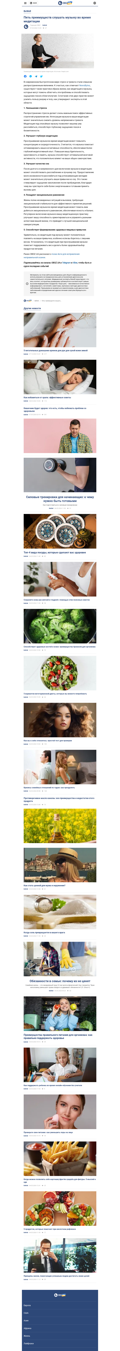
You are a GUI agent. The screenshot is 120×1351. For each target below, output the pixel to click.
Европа (27, 1305)
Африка (27, 1328)
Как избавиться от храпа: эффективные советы (47, 397)
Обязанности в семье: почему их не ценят (60, 981)
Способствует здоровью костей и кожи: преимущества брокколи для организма (60, 647)
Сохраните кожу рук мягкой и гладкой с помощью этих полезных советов (57, 600)
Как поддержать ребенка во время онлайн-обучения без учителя (53, 1085)
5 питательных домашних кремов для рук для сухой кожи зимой (56, 350)
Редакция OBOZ (35, 25)
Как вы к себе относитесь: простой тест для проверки (48, 741)
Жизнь (27, 1336)
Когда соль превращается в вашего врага (44, 932)
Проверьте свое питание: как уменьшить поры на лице (48, 1132)
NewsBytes (84, 85)
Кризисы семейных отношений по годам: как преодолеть (49, 788)
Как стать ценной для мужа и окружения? (44, 885)
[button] (57, 51)
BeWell (45, 25)
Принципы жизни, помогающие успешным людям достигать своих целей (56, 1276)
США (26, 1313)
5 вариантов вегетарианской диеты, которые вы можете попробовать (55, 694)
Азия (26, 1320)
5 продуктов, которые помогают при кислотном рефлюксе (50, 1229)
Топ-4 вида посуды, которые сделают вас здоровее (55, 552)
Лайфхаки (29, 1343)
